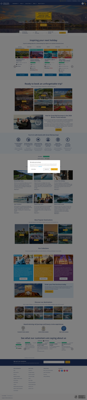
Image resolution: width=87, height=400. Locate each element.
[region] (43, 166)
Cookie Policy (40, 166)
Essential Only (47, 169)
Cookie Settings (33, 169)
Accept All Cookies (54, 169)
